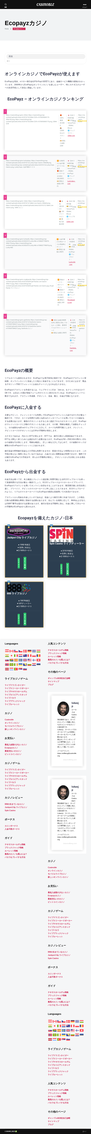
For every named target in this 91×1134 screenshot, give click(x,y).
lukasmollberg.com (70, 760)
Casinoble (9, 720)
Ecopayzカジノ (11, 748)
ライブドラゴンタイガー (15, 685)
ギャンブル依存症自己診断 (59, 678)
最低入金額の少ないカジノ (16, 745)
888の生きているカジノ (15, 804)
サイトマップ (53, 681)
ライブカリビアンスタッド (16, 695)
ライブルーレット (12, 704)
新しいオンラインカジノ (15, 729)
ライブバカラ (10, 698)
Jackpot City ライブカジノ (16, 807)
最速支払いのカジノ (13, 751)
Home (7, 29)
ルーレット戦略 (11, 851)
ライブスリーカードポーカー (17, 688)
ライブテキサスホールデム (16, 691)
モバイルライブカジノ (14, 726)
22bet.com (71, 135)
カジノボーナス (11, 826)
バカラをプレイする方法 (15, 857)
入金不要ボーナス (12, 829)
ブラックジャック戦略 (14, 848)
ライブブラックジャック (15, 701)
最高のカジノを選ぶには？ (16, 854)
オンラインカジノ (12, 723)
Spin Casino (10, 810)
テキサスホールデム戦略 (15, 844)
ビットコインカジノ (13, 754)
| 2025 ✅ (14, 1131)
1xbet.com (70, 221)
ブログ (50, 685)
